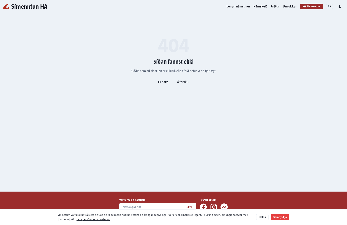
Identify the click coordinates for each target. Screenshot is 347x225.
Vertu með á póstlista (132, 200)
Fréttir (275, 6)
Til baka (163, 82)
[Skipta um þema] (340, 6)
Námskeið (260, 6)
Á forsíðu (183, 82)
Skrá (189, 207)
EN (329, 6)
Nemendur (313, 6)
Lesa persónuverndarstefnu (93, 219)
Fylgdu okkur (208, 200)
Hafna (262, 217)
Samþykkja (280, 217)
